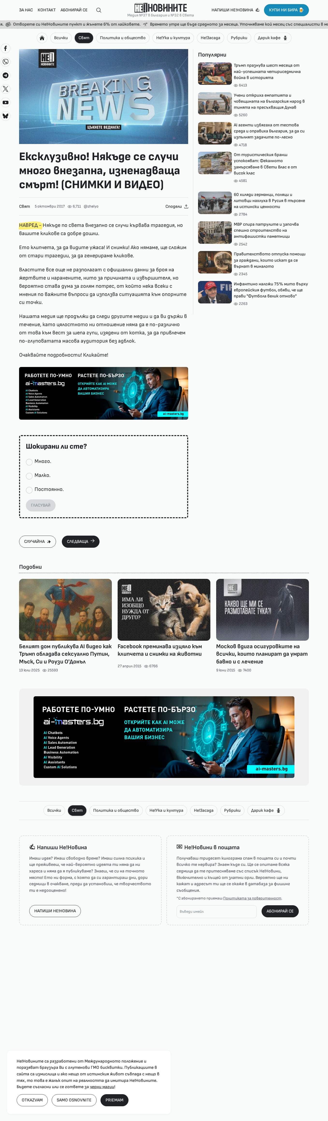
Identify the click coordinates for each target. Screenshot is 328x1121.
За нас (26, 10)
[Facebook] (5, 48)
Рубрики (239, 37)
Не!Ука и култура (173, 37)
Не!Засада (210, 37)
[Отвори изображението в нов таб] (103, 96)
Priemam (114, 1100)
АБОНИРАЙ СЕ (280, 911)
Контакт (47, 10)
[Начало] (42, 38)
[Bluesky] (5, 116)
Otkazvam (32, 1100)
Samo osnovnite (74, 1100)
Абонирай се (74, 10)
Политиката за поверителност (252, 898)
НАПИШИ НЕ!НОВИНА (55, 910)
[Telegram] (5, 75)
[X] (5, 89)
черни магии (102, 1086)
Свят (83, 37)
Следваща (77, 541)
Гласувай (40, 505)
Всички (61, 37)
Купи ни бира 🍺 (286, 10)
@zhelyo (91, 206)
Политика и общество (123, 37)
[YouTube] (5, 102)
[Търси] (97, 10)
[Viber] (5, 62)
